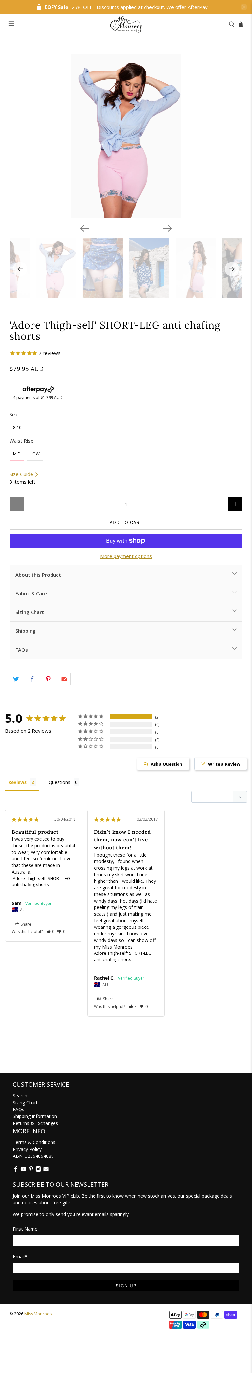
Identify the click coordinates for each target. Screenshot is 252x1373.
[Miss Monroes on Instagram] (38, 1170)
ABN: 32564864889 (33, 1156)
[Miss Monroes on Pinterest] (31, 1170)
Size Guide (22, 474)
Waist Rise (21, 440)
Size (14, 414)
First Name (25, 1228)
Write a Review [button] (224, 764)
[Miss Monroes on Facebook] (16, 1170)
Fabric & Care (31, 593)
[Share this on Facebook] (32, 679)
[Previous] (84, 228)
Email (20, 1256)
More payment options (126, 556)
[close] (244, 7)
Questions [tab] (59, 782)
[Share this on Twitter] (16, 679)
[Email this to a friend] (64, 679)
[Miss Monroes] (126, 24)
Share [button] (25, 924)
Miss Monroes (38, 1313)
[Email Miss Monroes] (46, 1170)
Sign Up (126, 1286)
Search (20, 1095)
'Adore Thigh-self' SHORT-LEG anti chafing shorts (41, 881)
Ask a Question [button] (166, 764)
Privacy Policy (27, 1149)
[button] (50, 931)
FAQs (21, 649)
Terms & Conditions (34, 1142)
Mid (17, 454)
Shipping (25, 631)
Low (35, 454)
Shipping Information (35, 1116)
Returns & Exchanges (35, 1123)
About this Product (38, 574)
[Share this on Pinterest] (48, 679)
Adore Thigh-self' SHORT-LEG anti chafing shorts (123, 956)
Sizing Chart (29, 612)
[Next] (168, 228)
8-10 (17, 427)
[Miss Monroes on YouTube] (23, 1170)
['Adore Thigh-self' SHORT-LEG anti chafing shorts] (126, 136)
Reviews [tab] (17, 782)
